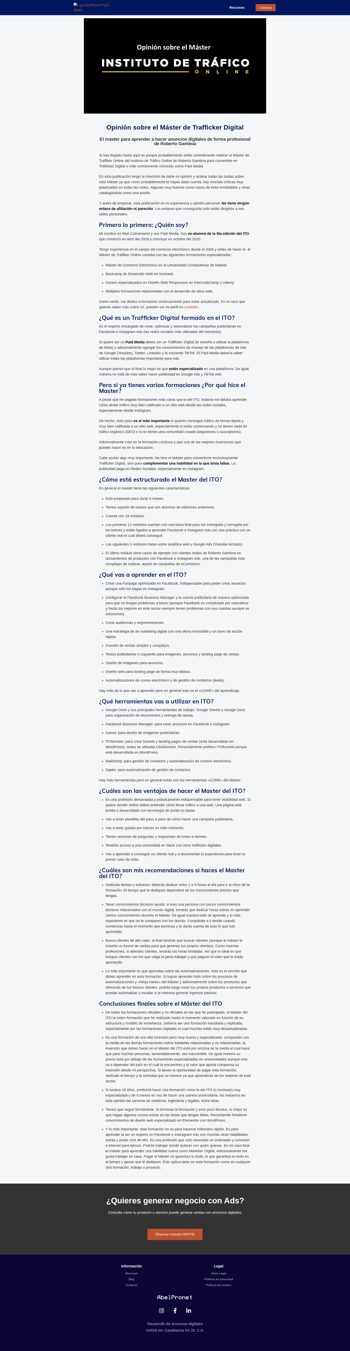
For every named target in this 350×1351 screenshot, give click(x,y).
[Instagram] (161, 1310)
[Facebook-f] (175, 1310)
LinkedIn (191, 307)
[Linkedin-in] (188, 1310)
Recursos (236, 7)
